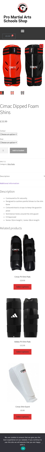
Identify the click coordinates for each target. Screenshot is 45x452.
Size (1, 139)
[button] (22, 31)
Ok (23, 448)
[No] (42, 443)
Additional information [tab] (9, 183)
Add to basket (18, 150)
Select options (22, 287)
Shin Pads (11, 164)
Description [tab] (5, 176)
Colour (3, 131)
